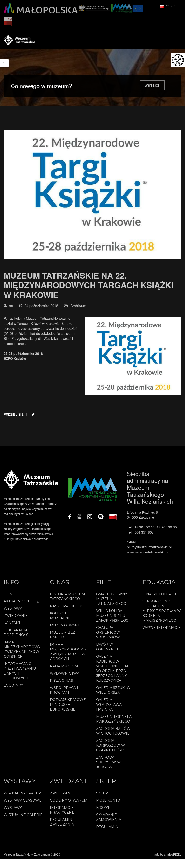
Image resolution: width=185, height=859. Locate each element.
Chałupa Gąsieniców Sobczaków (108, 632)
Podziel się (14, 414)
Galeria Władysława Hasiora (109, 705)
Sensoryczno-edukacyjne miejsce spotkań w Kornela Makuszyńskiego (161, 611)
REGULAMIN (107, 827)
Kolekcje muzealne (60, 615)
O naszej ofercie (159, 594)
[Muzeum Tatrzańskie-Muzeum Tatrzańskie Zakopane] (19, 39)
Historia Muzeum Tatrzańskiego (67, 596)
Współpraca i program (64, 690)
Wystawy (13, 608)
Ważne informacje (161, 628)
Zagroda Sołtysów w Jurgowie (108, 762)
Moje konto (108, 800)
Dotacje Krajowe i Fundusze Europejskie (69, 705)
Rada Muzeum (64, 666)
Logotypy (13, 685)
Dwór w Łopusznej (107, 646)
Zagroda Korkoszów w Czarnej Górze (111, 745)
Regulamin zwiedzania (62, 822)
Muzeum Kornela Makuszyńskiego (114, 719)
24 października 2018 (41, 305)
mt (11, 305)
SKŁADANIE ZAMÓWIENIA (108, 817)
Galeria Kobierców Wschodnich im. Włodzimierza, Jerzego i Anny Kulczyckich (112, 668)
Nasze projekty (66, 606)
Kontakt (12, 623)
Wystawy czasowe (22, 800)
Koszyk (103, 807)
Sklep (102, 793)
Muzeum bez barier (62, 634)
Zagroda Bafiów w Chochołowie (113, 731)
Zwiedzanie (16, 616)
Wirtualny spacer (22, 793)
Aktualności (16, 601)
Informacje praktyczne (62, 810)
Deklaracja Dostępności (17, 632)
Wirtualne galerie (23, 815)
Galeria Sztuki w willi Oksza (113, 690)
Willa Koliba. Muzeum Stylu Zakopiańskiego (112, 616)
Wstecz (152, 85)
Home (9, 594)
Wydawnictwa (64, 673)
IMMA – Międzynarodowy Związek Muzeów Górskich (22, 649)
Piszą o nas (61, 680)
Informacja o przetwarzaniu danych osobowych (20, 671)
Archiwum (78, 305)
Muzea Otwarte (66, 625)
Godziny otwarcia (68, 800)
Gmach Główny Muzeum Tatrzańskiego (111, 599)
